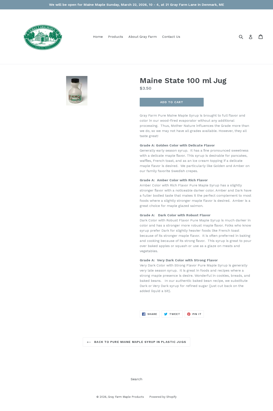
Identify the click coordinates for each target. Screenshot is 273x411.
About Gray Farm (142, 37)
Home (98, 37)
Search (136, 379)
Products (115, 37)
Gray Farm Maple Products (126, 396)
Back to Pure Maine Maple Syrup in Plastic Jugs (139, 342)
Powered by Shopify (163, 396)
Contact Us (171, 37)
